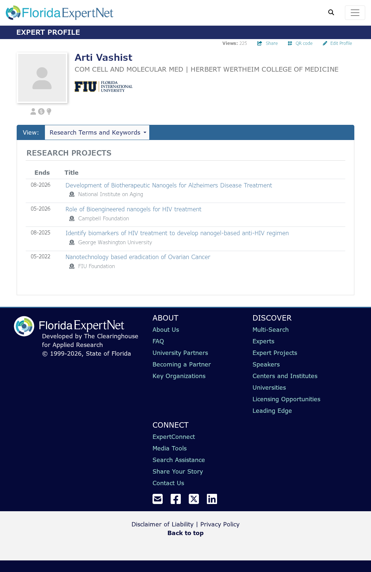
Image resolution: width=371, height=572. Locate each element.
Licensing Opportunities (286, 399)
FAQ (158, 341)
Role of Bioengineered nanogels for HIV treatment (133, 209)
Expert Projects (275, 353)
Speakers (266, 364)
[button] (33, 110)
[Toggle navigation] (355, 12)
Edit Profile (341, 43)
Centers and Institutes (285, 376)
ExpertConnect (174, 437)
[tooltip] (71, 194)
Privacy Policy (219, 524)
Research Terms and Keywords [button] (95, 132)
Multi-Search (271, 330)
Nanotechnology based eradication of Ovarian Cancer (138, 257)
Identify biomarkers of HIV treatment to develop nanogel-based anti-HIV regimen (177, 233)
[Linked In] (215, 501)
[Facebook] (179, 501)
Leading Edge (272, 411)
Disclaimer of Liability (162, 524)
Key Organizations (179, 376)
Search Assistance (179, 460)
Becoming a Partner (182, 364)
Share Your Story (178, 471)
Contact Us (168, 483)
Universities (269, 387)
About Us (166, 330)
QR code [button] (304, 43)
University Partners (180, 353)
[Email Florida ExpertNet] (160, 501)
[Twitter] (197, 501)
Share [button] (272, 43)
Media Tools (170, 448)
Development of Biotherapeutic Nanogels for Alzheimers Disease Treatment (169, 185)
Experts (263, 341)
